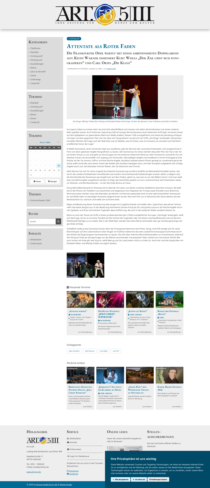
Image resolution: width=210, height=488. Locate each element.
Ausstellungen (37, 63)
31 (31, 175)
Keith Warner (90, 351)
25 (35, 170)
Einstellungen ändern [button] (158, 479)
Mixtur (33, 67)
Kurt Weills (104, 351)
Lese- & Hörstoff (37, 71)
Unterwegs (35, 79)
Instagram (74, 471)
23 (59, 166)
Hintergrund (36, 60)
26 (40, 170)
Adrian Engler (66, 484)
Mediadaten (36, 239)
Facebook (73, 474)
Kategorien (38, 41)
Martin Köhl (111, 69)
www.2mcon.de (34, 472)
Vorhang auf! (36, 56)
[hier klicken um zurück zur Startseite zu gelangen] (105, 14)
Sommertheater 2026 (40, 200)
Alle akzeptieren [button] (121, 479)
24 (31, 170)
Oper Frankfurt (74, 351)
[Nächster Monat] (58, 142)
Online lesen (36, 243)
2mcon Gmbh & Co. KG (46, 484)
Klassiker (34, 52)
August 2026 (45, 142)
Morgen (53, 181)
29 (54, 170)
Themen (35, 194)
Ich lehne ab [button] (140, 479)
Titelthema (35, 48)
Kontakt (73, 442)
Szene (33, 75)
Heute (38, 181)
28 (49, 170)
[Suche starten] (58, 221)
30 (59, 170)
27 (45, 170)
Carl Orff (116, 351)
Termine (35, 96)
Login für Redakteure (79, 456)
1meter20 (34, 83)
